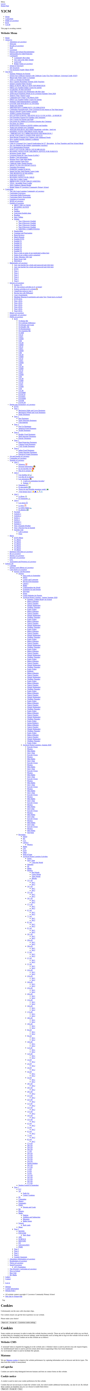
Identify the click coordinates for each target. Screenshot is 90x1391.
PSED (25, 577)
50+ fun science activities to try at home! (28, 287)
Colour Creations (29, 1195)
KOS (7, 23)
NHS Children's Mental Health (20, 185)
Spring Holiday (32, 1163)
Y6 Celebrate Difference (26, 323)
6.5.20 (29, 1131)
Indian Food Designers (26, 450)
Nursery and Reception (22, 572)
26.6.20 (29, 994)
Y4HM (20, 351)
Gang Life (17, 62)
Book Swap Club (20, 259)
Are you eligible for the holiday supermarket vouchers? (29, 145)
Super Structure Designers (27, 420)
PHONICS (18, 261)
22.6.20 (29, 970)
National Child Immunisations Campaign (24, 102)
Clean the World (37, 862)
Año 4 (16, 473)
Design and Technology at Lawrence (22, 404)
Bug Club (13, 1273)
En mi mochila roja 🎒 (26, 469)
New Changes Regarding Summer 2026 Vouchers (27, 82)
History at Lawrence (17, 313)
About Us (8, 40)
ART (20, 1237)
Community (14, 56)
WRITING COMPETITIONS (29, 229)
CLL (24, 841)
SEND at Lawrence (16, 201)
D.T (19, 1189)
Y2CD (20, 371)
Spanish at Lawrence (17, 460)
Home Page (5, 6)
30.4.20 (29, 1149)
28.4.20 (29, 1145)
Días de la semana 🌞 (26, 471)
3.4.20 (29, 1173)
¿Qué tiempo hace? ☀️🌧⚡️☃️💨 (30, 492)
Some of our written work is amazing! (27, 255)
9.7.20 (29, 928)
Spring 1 (17, 518)
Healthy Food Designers (26, 434)
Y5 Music (17, 548)
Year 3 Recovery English (27, 221)
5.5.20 (29, 1127)
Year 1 (16, 271)
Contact (8, 1279)
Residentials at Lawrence (18, 1261)
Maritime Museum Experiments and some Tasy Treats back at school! (38, 297)
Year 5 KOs (18, 309)
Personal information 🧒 (26, 466)
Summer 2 (17, 524)
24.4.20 (29, 1161)
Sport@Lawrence (16, 1265)
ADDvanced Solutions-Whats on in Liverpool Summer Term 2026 (33, 94)
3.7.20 (29, 964)
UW (24, 848)
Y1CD (20, 383)
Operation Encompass (17, 167)
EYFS (16, 269)
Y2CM (7, 25)
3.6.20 (29, 1068)
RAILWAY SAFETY (17, 175)
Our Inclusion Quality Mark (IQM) (22, 70)
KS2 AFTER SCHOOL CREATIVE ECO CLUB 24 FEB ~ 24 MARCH (35, 115)
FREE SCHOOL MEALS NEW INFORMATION (27, 86)
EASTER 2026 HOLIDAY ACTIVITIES (24, 103)
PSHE (20, 1205)
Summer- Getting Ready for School (39, 599)
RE (19, 1209)
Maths (25, 585)
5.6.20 (29, 1078)
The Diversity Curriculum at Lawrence (23, 1269)
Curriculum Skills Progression (20, 195)
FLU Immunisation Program (19, 147)
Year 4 (16, 277)
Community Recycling (22, 58)
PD (24, 839)
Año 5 (16, 494)
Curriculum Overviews (18, 193)
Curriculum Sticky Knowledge (20, 197)
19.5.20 (29, 1088)
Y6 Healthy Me (23, 327)
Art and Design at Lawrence (19, 456)
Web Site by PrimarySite (13, 1296)
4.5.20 (29, 1123)
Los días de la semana (26, 477)
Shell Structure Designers (27, 436)
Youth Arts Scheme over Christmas (22, 127)
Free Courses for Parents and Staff (21, 119)
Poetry (16, 209)
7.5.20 (29, 1135)
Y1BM (20, 381)
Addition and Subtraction (31, 1217)
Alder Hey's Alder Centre (18, 179)
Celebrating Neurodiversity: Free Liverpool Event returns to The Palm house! (36, 109)
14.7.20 (29, 886)
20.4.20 (29, 1153)
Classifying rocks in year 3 (23, 291)
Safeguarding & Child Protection (21, 54)
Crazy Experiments (20, 295)
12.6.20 (29, 1054)
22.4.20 (29, 1157)
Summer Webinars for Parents (20, 74)
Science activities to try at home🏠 (26, 289)
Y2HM (20, 375)
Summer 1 (17, 522)
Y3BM (20, 357)
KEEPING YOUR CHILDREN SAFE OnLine (26, 131)
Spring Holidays (33, 723)
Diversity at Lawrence (17, 558)
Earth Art (26, 1193)
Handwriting (18, 231)
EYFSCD (21, 395)
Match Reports (19, 237)
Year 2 (16, 273)
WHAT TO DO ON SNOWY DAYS (23, 165)
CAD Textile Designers (26, 446)
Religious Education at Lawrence (21, 552)
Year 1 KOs (18, 301)
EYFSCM (22, 402)
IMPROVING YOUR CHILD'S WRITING (25, 181)
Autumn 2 (17, 516)
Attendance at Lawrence (18, 42)
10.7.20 (29, 934)
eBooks (34, 878)
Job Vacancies (14, 68)
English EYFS (19, 239)
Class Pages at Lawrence (18, 570)
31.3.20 (29, 1167)
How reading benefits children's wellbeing (24, 139)
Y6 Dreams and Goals (26, 325)
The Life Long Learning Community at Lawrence (27, 191)
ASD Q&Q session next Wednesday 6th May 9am (27, 92)
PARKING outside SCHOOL (20, 169)
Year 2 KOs (18, 303)
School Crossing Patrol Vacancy (21, 84)
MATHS (21, 1231)
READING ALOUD (21, 207)
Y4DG (20, 349)
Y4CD (20, 347)
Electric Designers (24, 438)
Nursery (21, 574)
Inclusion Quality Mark (18, 153)
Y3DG (20, 361)
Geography (22, 1203)
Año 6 (16, 500)
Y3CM (20, 367)
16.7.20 (29, 898)
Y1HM (20, 387)
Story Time (31, 753)
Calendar (13, 566)
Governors (13, 50)
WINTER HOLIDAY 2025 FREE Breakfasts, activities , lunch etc (33, 129)
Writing (16, 219)
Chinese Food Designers (26, 444)
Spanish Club (18, 530)
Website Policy (10, 1291)
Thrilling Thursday (33, 607)
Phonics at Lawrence (17, 556)
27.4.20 (29, 1143)
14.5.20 (29, 1115)
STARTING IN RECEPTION (20, 90)
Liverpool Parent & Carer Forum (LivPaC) (24, 155)
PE (28, 866)
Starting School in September (28, 1185)
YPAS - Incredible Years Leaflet (21, 183)
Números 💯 (22, 464)
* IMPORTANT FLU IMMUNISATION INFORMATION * (31, 133)
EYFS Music (18, 538)
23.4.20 (29, 1159)
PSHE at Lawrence (12, 21)
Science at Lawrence (17, 283)
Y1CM (20, 391)
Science (21, 1223)
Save (20, 1389)
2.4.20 (29, 1171)
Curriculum (9, 19)
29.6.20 (29, 940)
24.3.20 (29, 1177)
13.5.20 (29, 1111)
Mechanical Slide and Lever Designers (31, 410)
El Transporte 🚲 (24, 498)
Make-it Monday (33, 601)
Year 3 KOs (18, 305)
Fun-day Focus (32, 747)
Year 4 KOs (18, 307)
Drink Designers (24, 414)
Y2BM (20, 369)
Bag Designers (23, 418)
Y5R (20, 341)
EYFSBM (22, 393)
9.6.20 (29, 1036)
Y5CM (20, 343)
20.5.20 (29, 1092)
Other (25, 852)
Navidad (17, 512)
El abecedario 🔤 (24, 487)
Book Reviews (19, 235)
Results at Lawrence (17, 46)
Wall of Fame (27, 854)
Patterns (25, 1215)
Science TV (18, 285)
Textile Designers (24, 430)
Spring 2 (17, 520)
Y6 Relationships (24, 329)
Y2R (20, 377)
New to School (15, 1271)
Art (19, 1191)
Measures (26, 1219)
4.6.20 (29, 1072)
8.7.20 (29, 922)
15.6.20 (29, 1000)
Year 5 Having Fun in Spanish (24, 528)
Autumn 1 (17, 514)
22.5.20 (29, 1100)
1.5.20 (29, 1151)
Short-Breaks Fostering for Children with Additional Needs (30, 137)
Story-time (30, 809)
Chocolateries (23, 422)
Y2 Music (17, 542)
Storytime (26, 591)
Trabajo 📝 (27, 483)
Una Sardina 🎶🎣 (25, 475)
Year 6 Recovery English (27, 227)
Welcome (13, 44)
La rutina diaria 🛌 (25, 508)
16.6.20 (29, 1006)
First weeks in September (31, 576)
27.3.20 (29, 1183)
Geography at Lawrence (18, 315)
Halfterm (30, 671)
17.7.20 (29, 904)
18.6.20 (29, 1018)
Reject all (5, 1322)
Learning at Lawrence (17, 199)
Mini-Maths (31, 823)
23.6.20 (29, 976)
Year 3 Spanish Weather (22, 526)
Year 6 (16, 281)
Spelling (17, 211)
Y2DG (20, 373)
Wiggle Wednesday (34, 605)
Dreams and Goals (29, 1207)
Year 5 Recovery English (27, 225)
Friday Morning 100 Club (23, 257)
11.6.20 (29, 1048)
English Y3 (18, 245)
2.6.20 (29, 1064)
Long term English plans (22, 213)
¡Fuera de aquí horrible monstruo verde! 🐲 (33, 489)
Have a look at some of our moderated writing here (31, 253)
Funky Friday (32, 609)
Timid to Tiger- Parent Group (20, 96)
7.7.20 (29, 916)
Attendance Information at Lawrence (22, 1259)
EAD (25, 850)
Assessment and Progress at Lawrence (23, 562)
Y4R (20, 353)
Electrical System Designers (28, 454)
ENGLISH (22, 1233)
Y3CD (20, 359)
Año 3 (16, 462)
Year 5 (16, 279)
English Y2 (18, 243)
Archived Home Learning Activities (35, 856)
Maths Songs (27, 1221)
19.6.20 (29, 1024)
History (21, 1201)
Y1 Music (17, 540)
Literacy (26, 583)
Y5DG (20, 337)
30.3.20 (29, 1165)
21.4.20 (29, 1155)
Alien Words (36, 876)
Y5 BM (21, 333)
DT (19, 1243)
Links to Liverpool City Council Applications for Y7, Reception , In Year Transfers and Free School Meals (46, 143)
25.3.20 (29, 1179)
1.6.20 (29, 1060)
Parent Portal (14, 141)
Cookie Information (12, 1289)
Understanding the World (31, 587)
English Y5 (18, 249)
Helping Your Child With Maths (21, 159)
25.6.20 (29, 988)
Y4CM (20, 355)
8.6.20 (29, 1030)
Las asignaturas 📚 (25, 479)
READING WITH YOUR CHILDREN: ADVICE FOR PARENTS (34, 151)
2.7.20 (29, 958)
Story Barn (26, 1235)
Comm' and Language (30, 579)
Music (12, 536)
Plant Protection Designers (27, 442)
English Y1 (18, 241)
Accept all (13, 1322)
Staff (11, 48)
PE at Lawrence (15, 554)
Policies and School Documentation (22, 52)
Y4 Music (17, 546)
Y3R (20, 365)
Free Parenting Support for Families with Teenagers (27, 117)
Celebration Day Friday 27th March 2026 (24, 98)
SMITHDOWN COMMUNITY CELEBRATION (27, 107)
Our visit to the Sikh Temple (24, 60)
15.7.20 (29, 892)
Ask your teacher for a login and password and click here (34, 265)
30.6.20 (29, 946)
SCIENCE (22, 1239)
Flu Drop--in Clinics (17, 123)
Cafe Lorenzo (23, 532)
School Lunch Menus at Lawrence (22, 568)
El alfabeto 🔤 (23, 510)
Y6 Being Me (23, 321)
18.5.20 (29, 1084)
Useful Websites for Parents (32, 595)
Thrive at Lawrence (16, 1263)
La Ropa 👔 (22, 496)
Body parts (26, 1225)
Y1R (20, 389)
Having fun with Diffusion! (23, 293)
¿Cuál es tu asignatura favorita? (33, 481)
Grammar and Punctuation (23, 233)
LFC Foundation (20, 1267)
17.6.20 (29, 1012)
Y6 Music (17, 550)
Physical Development (30, 581)
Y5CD (20, 335)
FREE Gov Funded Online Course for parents (26, 88)
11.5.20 (29, 1104)
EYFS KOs (18, 299)
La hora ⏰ (22, 506)
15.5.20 (29, 1119)
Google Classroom (20, 1257)
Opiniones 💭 (23, 485)
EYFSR (21, 400)
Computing (22, 1199)
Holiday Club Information (19, 157)
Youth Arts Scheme (16, 105)
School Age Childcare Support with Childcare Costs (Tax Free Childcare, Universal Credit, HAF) (43, 76)
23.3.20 (29, 1175)
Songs (25, 593)
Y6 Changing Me (24, 331)
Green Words (36, 874)
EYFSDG (21, 397)
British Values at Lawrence (23, 64)
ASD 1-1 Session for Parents (20, 80)
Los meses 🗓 (23, 503)
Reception (21, 835)
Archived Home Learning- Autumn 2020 (37, 745)
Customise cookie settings (26, 1322)
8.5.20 (29, 1139)
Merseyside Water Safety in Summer (22, 78)
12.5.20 (29, 1108)
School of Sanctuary (17, 66)
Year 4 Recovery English (27, 223)
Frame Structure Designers (27, 452)
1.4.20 (29, 1169)
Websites (30, 864)
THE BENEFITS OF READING (21, 173)
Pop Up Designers (24, 426)
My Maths (13, 1275)
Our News (9, 72)
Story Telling (18, 217)
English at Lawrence (17, 203)
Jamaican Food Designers (27, 428)
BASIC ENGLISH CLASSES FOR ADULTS (26, 135)
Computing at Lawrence (18, 458)
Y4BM (20, 345)
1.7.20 (29, 952)
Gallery (7, 1277)
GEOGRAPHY (24, 1245)
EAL (11, 560)
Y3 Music (17, 544)
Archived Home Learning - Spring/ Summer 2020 (40, 597)
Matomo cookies (12, 1360)
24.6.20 (29, 982)
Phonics (30, 749)
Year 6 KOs (18, 311)
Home (7, 17)
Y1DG (20, 385)
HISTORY (22, 1241)
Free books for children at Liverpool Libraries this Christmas (30, 121)
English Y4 (18, 247)
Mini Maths (31, 751)
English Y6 (18, 251)
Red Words (35, 872)
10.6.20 (29, 1042)
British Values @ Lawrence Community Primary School (29, 187)
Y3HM (20, 363)
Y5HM (20, 339)
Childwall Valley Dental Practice (21, 163)
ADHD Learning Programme (20, 113)
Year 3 (16, 275)
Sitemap (8, 1287)
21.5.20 (29, 1096)
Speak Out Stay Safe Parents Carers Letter (24, 171)
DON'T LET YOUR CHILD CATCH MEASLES (27, 149)
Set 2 (33, 884)
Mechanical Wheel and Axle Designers (31, 412)
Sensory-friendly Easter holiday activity (23, 111)
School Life (9, 564)
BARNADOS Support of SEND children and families (28, 125)
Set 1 (33, 882)
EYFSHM (22, 399)
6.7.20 (29, 910)
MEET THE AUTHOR (22, 205)
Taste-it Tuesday (33, 603)
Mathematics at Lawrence (18, 263)
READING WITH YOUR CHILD (22, 177)
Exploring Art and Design (32, 589)
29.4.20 (29, 1147)
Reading (17, 215)
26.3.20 (29, 1181)
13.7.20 (29, 880)
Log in (3, 4)
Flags (20, 534)
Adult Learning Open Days (19, 161)
